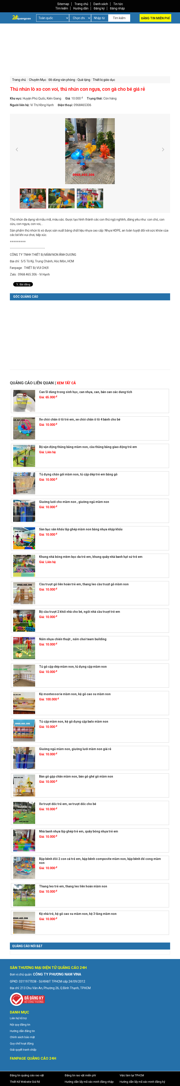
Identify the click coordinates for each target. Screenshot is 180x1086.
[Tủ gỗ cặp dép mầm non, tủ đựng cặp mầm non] (24, 675)
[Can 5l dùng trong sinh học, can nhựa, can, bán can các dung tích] (24, 400)
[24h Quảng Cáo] (21, 17)
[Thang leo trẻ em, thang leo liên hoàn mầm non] (24, 895)
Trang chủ (81, 4)
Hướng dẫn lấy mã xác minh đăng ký (142, 1081)
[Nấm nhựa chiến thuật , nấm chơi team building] (24, 647)
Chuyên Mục (37, 80)
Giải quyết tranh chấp (23, 1049)
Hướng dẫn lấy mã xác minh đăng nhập (89, 1081)
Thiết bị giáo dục (104, 80)
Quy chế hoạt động (22, 1043)
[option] (90, 151)
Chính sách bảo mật (22, 1037)
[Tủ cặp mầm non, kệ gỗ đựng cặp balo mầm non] (24, 730)
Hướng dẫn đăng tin (22, 1031)
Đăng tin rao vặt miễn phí (80, 1075)
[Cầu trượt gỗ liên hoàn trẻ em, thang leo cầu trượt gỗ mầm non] (24, 593)
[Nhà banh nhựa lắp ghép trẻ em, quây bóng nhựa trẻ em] (24, 840)
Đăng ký (99, 8)
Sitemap (63, 4)
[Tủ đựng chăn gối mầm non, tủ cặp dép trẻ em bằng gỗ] (24, 483)
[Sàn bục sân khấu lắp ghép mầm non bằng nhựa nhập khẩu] (24, 538)
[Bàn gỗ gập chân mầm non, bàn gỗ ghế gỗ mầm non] (24, 785)
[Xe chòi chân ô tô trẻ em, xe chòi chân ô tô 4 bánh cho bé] (24, 428)
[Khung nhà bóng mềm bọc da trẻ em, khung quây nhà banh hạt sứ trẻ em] (24, 565)
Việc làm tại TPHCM (132, 1075)
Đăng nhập (117, 8)
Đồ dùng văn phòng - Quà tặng (69, 80)
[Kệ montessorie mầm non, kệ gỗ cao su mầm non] (24, 702)
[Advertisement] (49, 54)
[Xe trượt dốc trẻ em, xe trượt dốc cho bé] (24, 812)
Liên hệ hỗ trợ (18, 1018)
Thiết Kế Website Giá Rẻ (25, 1081)
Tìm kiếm (61, 8)
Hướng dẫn (80, 8)
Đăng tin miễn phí (155, 18)
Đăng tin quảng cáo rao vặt (27, 1075)
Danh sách (101, 4)
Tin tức (118, 4)
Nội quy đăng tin (20, 1024)
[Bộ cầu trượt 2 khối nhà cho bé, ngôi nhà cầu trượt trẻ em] (24, 620)
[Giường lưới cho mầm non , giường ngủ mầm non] (24, 510)
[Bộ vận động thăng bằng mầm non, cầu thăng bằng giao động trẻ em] (24, 455)
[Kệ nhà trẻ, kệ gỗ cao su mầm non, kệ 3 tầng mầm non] (24, 922)
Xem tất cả (66, 383)
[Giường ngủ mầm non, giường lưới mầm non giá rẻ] (24, 757)
